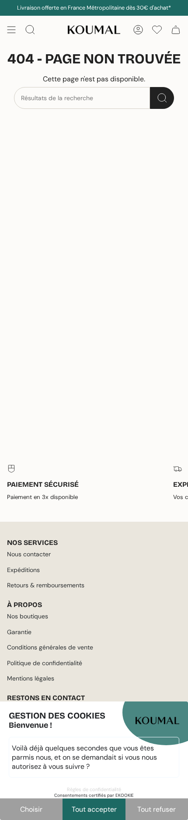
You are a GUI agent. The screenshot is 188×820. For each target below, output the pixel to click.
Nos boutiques (27, 616)
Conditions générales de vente (50, 647)
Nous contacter (29, 554)
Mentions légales (30, 678)
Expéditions (23, 570)
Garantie (19, 632)
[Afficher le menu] (11, 30)
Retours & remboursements (45, 585)
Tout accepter (94, 809)
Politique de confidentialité (44, 663)
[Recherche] (162, 98)
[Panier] (176, 30)
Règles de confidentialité (94, 789)
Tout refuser (156, 809)
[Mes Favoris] (157, 30)
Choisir (31, 809)
